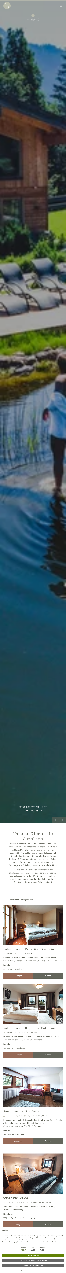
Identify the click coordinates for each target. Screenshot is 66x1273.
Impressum (5, 1270)
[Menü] (61, 6)
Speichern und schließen (33, 1266)
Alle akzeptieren (33, 1256)
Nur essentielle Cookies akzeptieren (33, 1261)
